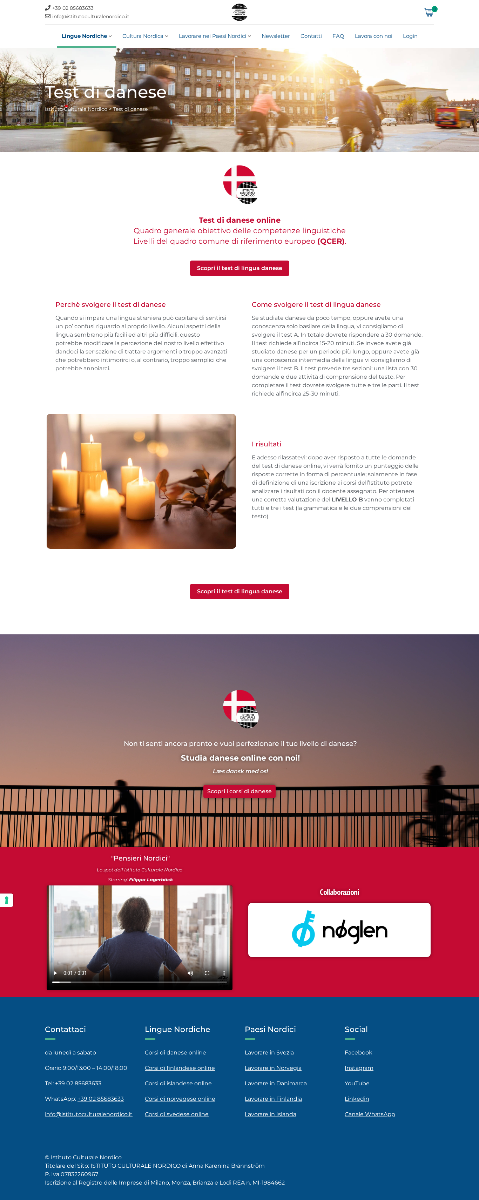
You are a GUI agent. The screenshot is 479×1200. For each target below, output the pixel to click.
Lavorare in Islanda (270, 1114)
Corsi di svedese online (177, 1114)
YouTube (357, 1083)
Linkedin (357, 1098)
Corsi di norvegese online (180, 1098)
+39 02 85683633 (73, 8)
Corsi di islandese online (178, 1083)
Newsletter (276, 36)
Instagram (359, 1068)
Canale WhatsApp (370, 1114)
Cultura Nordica (142, 36)
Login (410, 36)
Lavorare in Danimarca (276, 1083)
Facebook (358, 1052)
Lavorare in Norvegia (273, 1068)
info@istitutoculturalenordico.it (90, 16)
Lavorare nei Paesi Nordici (212, 36)
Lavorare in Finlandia (273, 1098)
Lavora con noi (373, 36)
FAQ (338, 36)
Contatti (311, 36)
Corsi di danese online (175, 1052)
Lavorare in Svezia (269, 1052)
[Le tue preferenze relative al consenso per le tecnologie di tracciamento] (6, 900)
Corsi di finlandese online (180, 1068)
